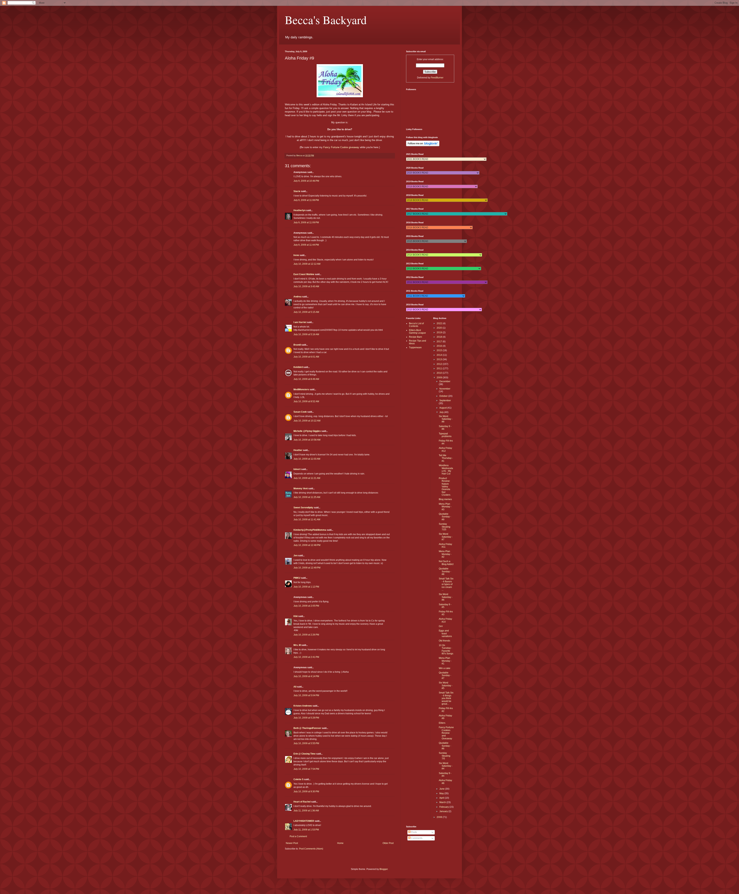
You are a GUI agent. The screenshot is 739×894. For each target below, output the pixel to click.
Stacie (296, 191)
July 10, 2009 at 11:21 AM (306, 478)
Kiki (295, 616)
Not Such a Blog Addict (446, 562)
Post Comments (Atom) (311, 848)
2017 (440, 341)
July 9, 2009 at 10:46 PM (306, 181)
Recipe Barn (415, 337)
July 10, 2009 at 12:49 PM (306, 567)
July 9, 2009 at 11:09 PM (306, 222)
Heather (297, 450)
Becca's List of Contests (416, 324)
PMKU (296, 578)
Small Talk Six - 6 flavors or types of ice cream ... (446, 584)
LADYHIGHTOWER (303, 821)
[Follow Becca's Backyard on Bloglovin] (422, 145)
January (443, 811)
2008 (440, 817)
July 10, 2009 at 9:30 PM (306, 791)
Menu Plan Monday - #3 (445, 507)
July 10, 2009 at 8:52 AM (306, 401)
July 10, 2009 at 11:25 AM (306, 497)
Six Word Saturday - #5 (445, 685)
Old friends (444, 640)
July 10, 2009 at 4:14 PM (306, 676)
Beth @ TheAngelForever (307, 728)
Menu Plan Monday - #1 (445, 661)
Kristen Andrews (302, 705)
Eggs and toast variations (445, 633)
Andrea (297, 296)
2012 (440, 364)
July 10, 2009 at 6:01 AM (306, 356)
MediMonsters (301, 389)
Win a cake (444, 668)
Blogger (384, 869)
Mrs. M (297, 645)
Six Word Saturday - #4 (445, 766)
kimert (297, 469)
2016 (440, 346)
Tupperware (415, 347)
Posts (413, 832)
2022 (440, 323)
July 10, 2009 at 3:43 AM (306, 286)
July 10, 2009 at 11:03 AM (306, 458)
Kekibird (298, 367)
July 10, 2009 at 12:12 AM (306, 264)
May (441, 793)
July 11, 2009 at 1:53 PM (306, 829)
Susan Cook (300, 411)
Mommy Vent (300, 488)
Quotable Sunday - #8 (445, 571)
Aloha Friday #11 (445, 545)
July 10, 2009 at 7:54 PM (306, 769)
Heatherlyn (299, 210)
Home (340, 843)
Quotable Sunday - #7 (445, 675)
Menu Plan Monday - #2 (445, 554)
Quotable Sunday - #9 (445, 517)
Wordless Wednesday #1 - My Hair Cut (446, 469)
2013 (440, 359)
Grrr (441, 626)
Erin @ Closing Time (304, 753)
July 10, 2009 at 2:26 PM (306, 634)
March (442, 802)
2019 (440, 332)
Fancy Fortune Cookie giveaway (341, 147)
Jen (295, 555)
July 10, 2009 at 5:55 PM (306, 743)
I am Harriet (299, 322)
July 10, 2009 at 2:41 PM (306, 657)
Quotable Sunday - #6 (445, 746)
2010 (440, 373)
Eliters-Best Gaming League (417, 331)
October (443, 396)
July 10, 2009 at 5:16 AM (306, 334)
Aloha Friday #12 (445, 449)
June (442, 788)
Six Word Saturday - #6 (445, 597)
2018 (440, 337)
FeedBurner (437, 77)
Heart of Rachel (302, 801)
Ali (294, 686)
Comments (416, 838)
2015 (440, 350)
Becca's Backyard (326, 19)
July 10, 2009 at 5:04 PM (306, 695)
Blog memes (445, 499)
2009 (440, 377)
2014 (440, 355)
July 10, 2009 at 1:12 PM (306, 586)
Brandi (297, 344)
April (442, 798)
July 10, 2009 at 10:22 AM (306, 420)
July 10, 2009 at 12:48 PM (306, 545)
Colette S (298, 779)
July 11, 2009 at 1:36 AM (306, 810)
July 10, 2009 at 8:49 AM (306, 379)
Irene (296, 255)
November (444, 388)
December (444, 381)
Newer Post (292, 843)
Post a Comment (298, 836)
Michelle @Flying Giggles (307, 431)
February (444, 807)
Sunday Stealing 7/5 (444, 756)
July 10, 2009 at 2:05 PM (306, 605)
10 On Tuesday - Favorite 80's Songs (446, 649)
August (443, 407)
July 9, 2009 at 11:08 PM (306, 200)
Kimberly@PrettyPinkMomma (309, 530)
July (441, 412)
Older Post (388, 843)
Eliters (442, 723)
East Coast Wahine (303, 274)
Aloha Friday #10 (445, 620)
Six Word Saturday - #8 (445, 419)
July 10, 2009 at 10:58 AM (306, 439)
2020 (440, 328)
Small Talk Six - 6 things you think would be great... (446, 698)
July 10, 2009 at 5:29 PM (306, 717)
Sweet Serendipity (303, 507)
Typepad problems (445, 435)
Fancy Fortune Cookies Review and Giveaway (446, 733)
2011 (440, 368)
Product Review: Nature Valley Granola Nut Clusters (444, 486)
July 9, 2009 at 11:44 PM (306, 244)
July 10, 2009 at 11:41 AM (306, 519)
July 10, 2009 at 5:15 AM (306, 312)
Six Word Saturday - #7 (445, 537)
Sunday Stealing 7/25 (444, 527)
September (445, 400)
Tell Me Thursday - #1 (446, 458)
